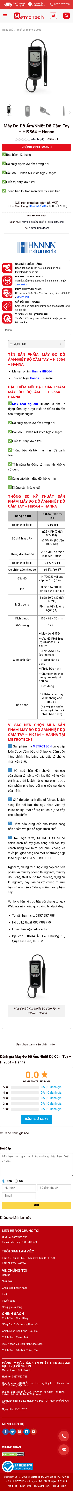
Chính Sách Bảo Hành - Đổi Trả (20, 1330)
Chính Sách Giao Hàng (15, 1318)
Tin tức (6, 1294)
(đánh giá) (38, 139)
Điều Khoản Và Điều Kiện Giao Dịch (22, 1343)
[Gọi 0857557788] (63, 1436)
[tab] (36, 330)
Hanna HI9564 (42, 371)
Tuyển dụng (8, 1300)
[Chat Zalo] (63, 1449)
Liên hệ (6, 1274)
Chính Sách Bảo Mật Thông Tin (20, 1350)
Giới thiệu (7, 1281)
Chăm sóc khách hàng (14, 1287)
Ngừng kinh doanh (39, 227)
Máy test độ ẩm (25, 404)
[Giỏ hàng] (53, 16)
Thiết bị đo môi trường (29, 29)
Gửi (36, 1205)
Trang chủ (7, 29)
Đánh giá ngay (36, 1119)
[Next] (64, 66)
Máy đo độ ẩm (30, 221)
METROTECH (42, 746)
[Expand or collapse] (60, 344)
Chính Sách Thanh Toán (15, 1337)
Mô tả (8, 329)
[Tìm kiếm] (66, 16)
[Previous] (8, 66)
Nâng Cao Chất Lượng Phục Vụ (20, 1324)
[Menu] (5, 15)
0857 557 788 (38, 206)
